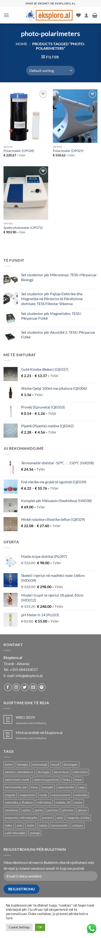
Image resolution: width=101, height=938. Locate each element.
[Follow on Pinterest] (42, 687)
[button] (6, 15)
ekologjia (44, 772)
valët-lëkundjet (15, 833)
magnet (10, 795)
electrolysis (61, 772)
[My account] (86, 15)
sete (20, 825)
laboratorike (66, 787)
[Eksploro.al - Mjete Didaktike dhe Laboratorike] (49, 15)
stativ (31, 825)
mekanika (81, 795)
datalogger (70, 764)
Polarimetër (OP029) (68, 151)
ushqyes (77, 825)
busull (55, 764)
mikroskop (44, 802)
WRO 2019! (25, 717)
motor (78, 802)
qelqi (60, 818)
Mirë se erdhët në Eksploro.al (39, 732)
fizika (66, 780)
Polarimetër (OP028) (19, 151)
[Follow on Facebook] (8, 687)
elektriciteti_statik (17, 780)
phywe (82, 810)
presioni (47, 818)
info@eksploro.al (29, 675)
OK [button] (40, 927)
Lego (81, 787)
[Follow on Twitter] (25, 687)
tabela (43, 825)
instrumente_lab (16, 787)
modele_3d (62, 802)
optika (26, 810)
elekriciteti (80, 772)
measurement (60, 795)
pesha (39, 810)
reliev (8, 825)
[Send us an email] (33, 687)
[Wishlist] (78, 15)
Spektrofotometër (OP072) (23, 228)
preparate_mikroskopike (21, 818)
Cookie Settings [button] (19, 927)
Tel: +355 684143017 (21, 669)
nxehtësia (11, 810)
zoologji (35, 833)
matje (43, 795)
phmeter (68, 810)
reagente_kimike (78, 818)
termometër (59, 825)
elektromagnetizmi (46, 780)
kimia (34, 787)
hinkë (78, 780)
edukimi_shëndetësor (19, 772)
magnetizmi (27, 795)
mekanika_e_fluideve (19, 802)
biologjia (22, 764)
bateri (9, 764)
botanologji (39, 764)
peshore (52, 810)
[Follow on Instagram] (16, 687)
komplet (47, 787)
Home (21, 44)
